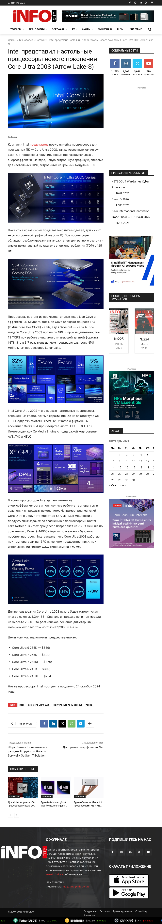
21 (112, 474)
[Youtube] (152, 3)
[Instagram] (135, 3)
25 (140, 474)
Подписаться (151, 60)
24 (133, 474)
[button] (149, 29)
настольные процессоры (68, 704)
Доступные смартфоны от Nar (83, 747)
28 (112, 480)
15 (119, 467)
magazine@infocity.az (76, 886)
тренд (89, 704)
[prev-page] (10, 815)
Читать (126, 60)
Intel (21, 704)
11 (140, 461)
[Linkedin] (141, 3)
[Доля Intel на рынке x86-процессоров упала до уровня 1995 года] (23, 787)
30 (126, 480)
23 (126, 474)
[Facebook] (130, 3)
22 (119, 474)
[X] (146, 3)
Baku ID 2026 (120, 199)
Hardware (41, 40)
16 (126, 467)
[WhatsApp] (71, 724)
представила (39, 144)
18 (140, 467)
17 (133, 467)
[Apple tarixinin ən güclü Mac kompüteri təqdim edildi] (56, 787)
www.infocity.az (55, 874)
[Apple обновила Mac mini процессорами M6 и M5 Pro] (89, 787)
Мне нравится (115, 62)
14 (112, 467)
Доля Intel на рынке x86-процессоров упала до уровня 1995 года (21, 805)
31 (133, 480)
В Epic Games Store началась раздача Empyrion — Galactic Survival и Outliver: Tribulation (27, 751)
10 (133, 461)
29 (119, 480)
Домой (12, 40)
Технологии (26, 40)
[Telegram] (81, 724)
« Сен (112, 485)
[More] (90, 724)
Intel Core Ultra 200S (39, 704)
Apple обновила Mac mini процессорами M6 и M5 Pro (88, 805)
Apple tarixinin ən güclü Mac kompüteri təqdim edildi (53, 805)
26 (147, 474)
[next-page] (16, 815)
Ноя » (122, 485)
